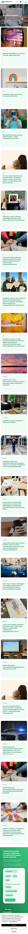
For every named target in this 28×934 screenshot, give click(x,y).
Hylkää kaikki (14, 928)
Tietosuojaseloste (13, 921)
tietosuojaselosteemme (16, 864)
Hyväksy (14, 925)
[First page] (6, 843)
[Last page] (21, 843)
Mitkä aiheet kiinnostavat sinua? (12, 884)
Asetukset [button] (14, 931)
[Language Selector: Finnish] (21, 2)
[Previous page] (10, 843)
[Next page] (18, 843)
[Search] (17, 2)
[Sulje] (26, 915)
